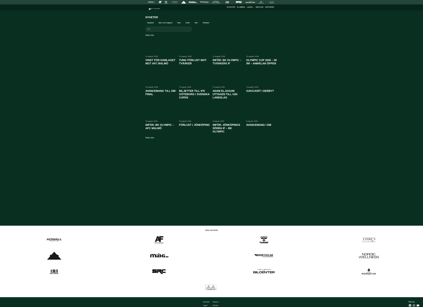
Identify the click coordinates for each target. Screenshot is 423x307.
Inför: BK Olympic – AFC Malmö (159, 126)
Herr (196, 23)
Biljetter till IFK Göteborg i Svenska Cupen (194, 94)
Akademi (150, 23)
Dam (179, 23)
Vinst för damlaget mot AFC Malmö (160, 62)
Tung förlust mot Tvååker (193, 62)
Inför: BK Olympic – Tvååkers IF (227, 62)
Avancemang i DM (258, 124)
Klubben (206, 23)
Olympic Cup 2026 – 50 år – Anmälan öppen (261, 62)
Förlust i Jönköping (194, 124)
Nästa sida (149, 35)
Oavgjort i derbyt (260, 90)
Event (188, 23)
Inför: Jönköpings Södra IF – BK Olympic (226, 128)
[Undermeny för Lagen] (253, 7)
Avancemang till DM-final (160, 92)
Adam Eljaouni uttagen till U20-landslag (225, 94)
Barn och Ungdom (166, 23)
